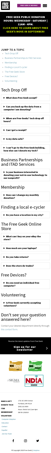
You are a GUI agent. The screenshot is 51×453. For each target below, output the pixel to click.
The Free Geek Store (15, 71)
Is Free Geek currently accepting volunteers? (22, 304)
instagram (25, 440)
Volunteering (11, 80)
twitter (37, 440)
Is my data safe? (15, 138)
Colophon (36, 450)
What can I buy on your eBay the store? (22, 238)
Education (5, 423)
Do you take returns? (17, 256)
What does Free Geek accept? (22, 97)
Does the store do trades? (20, 265)
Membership (11, 62)
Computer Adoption (9, 419)
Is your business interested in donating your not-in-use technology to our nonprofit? (25, 175)
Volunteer (6, 415)
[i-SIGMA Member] (13, 385)
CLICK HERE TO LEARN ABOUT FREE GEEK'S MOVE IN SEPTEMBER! (25, 29)
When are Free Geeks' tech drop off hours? (24, 120)
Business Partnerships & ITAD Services (23, 57)
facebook (13, 440)
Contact (4, 426)
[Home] (5, 6)
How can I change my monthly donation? (21, 196)
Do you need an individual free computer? (21, 284)
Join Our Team (7, 434)
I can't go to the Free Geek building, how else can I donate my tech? (24, 149)
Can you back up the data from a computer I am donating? (22, 108)
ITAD (3, 408)
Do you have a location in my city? (24, 214)
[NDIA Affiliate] (34, 385)
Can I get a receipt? (16, 130)
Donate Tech (7, 405)
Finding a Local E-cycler (16, 67)
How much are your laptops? (21, 248)
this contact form (9, 329)
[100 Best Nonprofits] (16, 371)
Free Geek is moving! (29, 5)
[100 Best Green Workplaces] (35, 371)
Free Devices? (11, 76)
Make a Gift (6, 401)
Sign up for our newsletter (25, 348)
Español (4, 430)
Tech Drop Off (11, 53)
